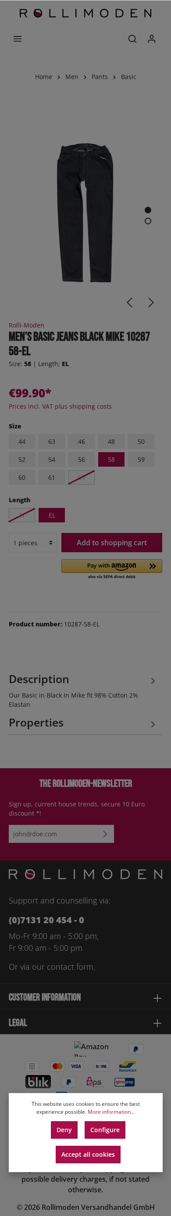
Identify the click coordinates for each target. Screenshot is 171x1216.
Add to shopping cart (112, 542)
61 (51, 477)
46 (81, 441)
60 (21, 477)
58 (111, 459)
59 (141, 459)
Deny (64, 1130)
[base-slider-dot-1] (148, 210)
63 (51, 441)
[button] (111, 569)
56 (81, 459)
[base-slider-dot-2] (148, 221)
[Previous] (129, 302)
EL (52, 515)
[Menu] (17, 38)
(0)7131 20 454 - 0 (46, 920)
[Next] (151, 302)
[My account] (151, 38)
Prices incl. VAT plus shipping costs (60, 406)
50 (141, 441)
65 (81, 477)
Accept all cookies (88, 1154)
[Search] (132, 38)
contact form (70, 966)
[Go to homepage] (85, 13)
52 (21, 459)
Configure (105, 1130)
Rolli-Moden (26, 325)
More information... (111, 1111)
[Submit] (105, 834)
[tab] (83, 689)
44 (21, 441)
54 (51, 459)
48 (111, 441)
